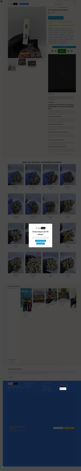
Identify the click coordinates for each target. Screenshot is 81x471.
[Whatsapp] (2, 467)
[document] (40, 235)
